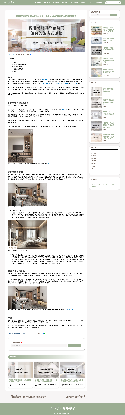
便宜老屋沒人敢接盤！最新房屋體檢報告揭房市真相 (108, 60)
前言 (15, 62)
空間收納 (17, 333)
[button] (82, 58)
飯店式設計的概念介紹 (20, 64)
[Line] (32, 54)
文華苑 (57, 83)
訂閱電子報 (99, 2)
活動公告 (90, 2)
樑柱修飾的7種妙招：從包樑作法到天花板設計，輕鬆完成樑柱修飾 (72, 380)
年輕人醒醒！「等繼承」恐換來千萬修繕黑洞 (108, 49)
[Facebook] (30, 54)
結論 (15, 71)
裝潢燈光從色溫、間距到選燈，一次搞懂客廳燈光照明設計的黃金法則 (46, 380)
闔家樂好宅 (65, 2)
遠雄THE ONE (46, 83)
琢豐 (75, 83)
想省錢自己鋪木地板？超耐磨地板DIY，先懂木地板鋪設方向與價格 (108, 136)
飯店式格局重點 (18, 66)
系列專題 (83, 2)
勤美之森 (66, 83)
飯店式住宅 (45, 80)
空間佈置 (12, 333)
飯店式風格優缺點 (18, 69)
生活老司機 (74, 2)
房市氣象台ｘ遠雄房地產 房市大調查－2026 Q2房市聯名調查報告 (108, 29)
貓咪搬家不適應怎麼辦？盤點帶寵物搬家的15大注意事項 (108, 71)
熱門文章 (108, 33)
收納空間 (64, 109)
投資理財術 (47, 2)
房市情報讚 (38, 2)
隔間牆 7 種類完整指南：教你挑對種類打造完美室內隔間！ (20, 380)
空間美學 (22, 333)
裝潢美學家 (56, 2)
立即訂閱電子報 (16, 342)
